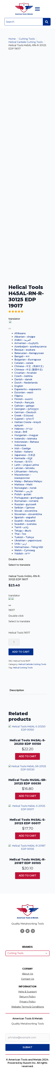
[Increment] (17, 642)
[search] (46, 22)
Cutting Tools (27, 38)
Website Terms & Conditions (27, 1006)
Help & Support (27, 991)
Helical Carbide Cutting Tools (26, 42)
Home (12, 38)
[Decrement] (10, 642)
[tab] (17, 690)
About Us (27, 973)
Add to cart (21, 651)
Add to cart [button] (27, 756)
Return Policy (27, 996)
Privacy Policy (28, 1001)
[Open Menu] (37, 9)
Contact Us (27, 979)
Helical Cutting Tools (23, 668)
